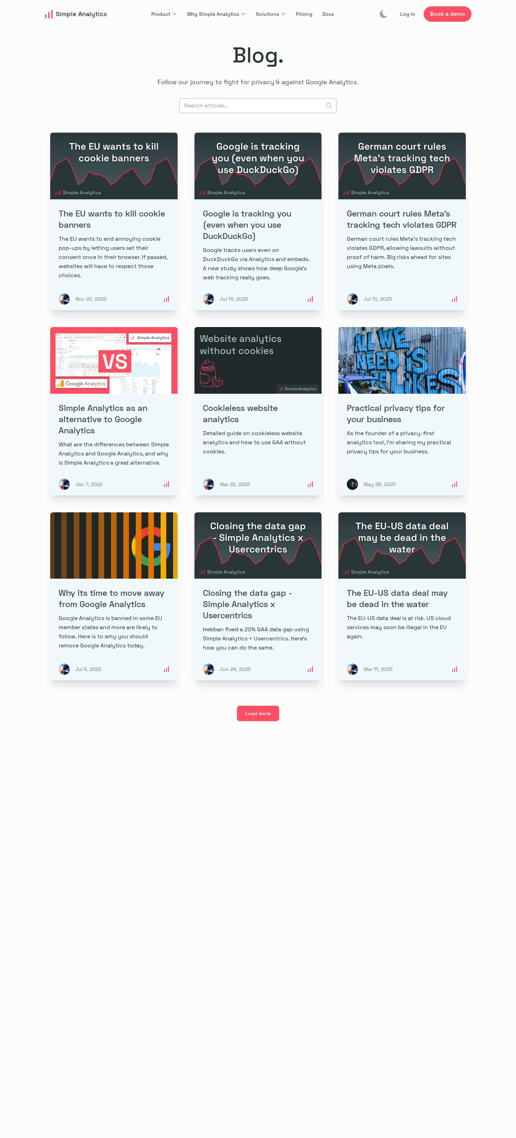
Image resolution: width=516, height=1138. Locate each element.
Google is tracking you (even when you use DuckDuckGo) (247, 224)
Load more (258, 713)
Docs (328, 14)
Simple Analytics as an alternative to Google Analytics (103, 418)
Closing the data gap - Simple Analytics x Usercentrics (247, 603)
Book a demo (447, 14)
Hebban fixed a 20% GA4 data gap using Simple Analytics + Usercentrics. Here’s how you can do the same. (256, 638)
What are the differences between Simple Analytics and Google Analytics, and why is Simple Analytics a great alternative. (114, 453)
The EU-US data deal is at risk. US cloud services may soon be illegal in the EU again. (399, 627)
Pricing (304, 14)
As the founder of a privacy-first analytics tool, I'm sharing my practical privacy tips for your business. (399, 442)
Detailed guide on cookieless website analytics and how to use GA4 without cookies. (254, 442)
